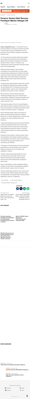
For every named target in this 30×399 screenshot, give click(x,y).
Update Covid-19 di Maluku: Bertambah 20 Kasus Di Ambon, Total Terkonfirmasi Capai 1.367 (7, 196)
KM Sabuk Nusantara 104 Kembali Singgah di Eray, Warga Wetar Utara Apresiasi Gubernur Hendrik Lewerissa (7, 235)
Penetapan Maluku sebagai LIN (9, 182)
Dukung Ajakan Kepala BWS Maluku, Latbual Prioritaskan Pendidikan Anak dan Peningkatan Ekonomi (22, 196)
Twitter (22, 388)
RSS (23, 390)
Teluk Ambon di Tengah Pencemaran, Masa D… (13, 364)
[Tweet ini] (21, 188)
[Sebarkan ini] (17, 188)
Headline (3, 363)
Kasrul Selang (4, 180)
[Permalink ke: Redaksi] (2, 23)
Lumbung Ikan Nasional (16, 180)
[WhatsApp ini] (27, 188)
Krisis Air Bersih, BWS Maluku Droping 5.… (17, 369)
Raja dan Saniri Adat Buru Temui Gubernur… (14, 375)
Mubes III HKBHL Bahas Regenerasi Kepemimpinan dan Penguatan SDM (22, 218)
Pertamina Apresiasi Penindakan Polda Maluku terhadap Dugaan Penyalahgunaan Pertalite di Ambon (7, 219)
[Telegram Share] (24, 188)
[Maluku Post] (15, 3)
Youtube (8, 390)
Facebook (8, 388)
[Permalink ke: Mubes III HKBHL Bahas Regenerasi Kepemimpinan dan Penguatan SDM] (22, 211)
